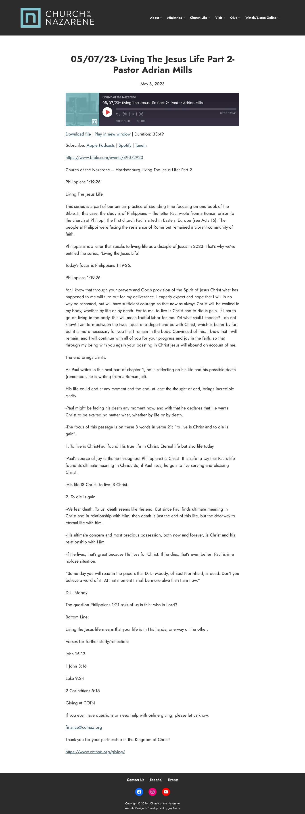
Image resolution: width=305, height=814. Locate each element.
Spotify (125, 145)
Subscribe (123, 121)
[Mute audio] (118, 114)
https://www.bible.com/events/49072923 (104, 157)
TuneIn (141, 145)
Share (141, 121)
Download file (78, 134)
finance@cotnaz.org (84, 727)
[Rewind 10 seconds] (125, 114)
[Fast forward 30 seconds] (141, 114)
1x (133, 114)
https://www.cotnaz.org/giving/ (95, 752)
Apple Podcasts (101, 145)
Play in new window (113, 134)
